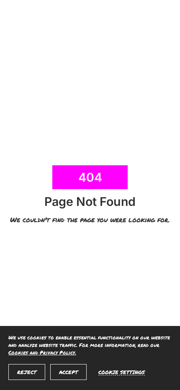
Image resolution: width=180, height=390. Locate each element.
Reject (26, 372)
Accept (68, 372)
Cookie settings (121, 372)
